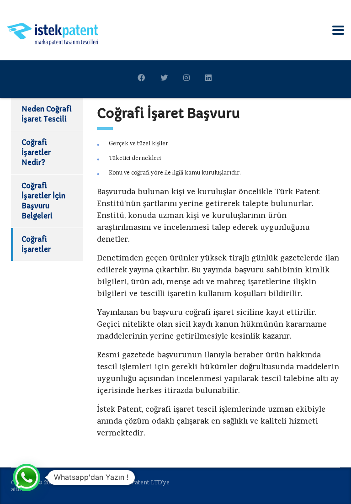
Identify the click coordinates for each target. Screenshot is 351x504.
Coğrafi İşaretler (36, 244)
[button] (26, 477)
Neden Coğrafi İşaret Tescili (46, 114)
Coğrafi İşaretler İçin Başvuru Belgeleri (43, 200)
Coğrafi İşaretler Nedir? (36, 152)
